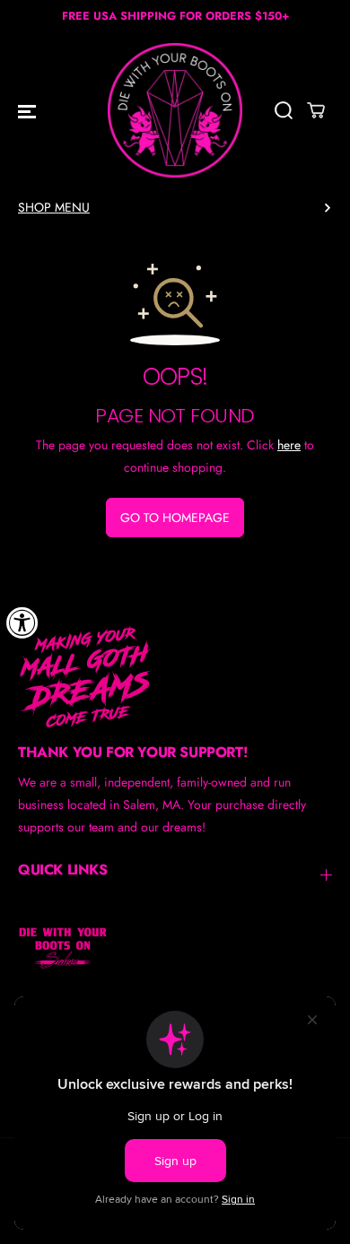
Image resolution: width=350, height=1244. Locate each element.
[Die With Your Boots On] (175, 110)
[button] (27, 110)
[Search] (283, 110)
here (289, 445)
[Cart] (316, 110)
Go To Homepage (175, 517)
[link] (175, 676)
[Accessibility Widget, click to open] (22, 622)
